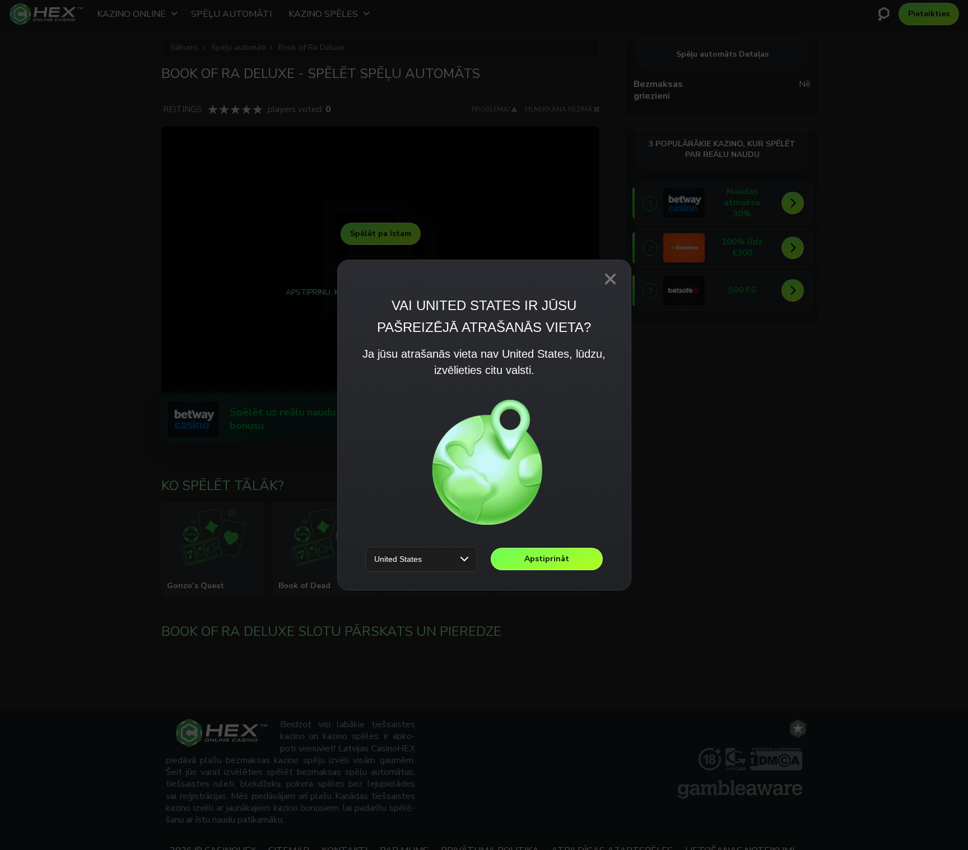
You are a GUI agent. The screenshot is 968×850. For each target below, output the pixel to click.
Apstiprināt (546, 558)
